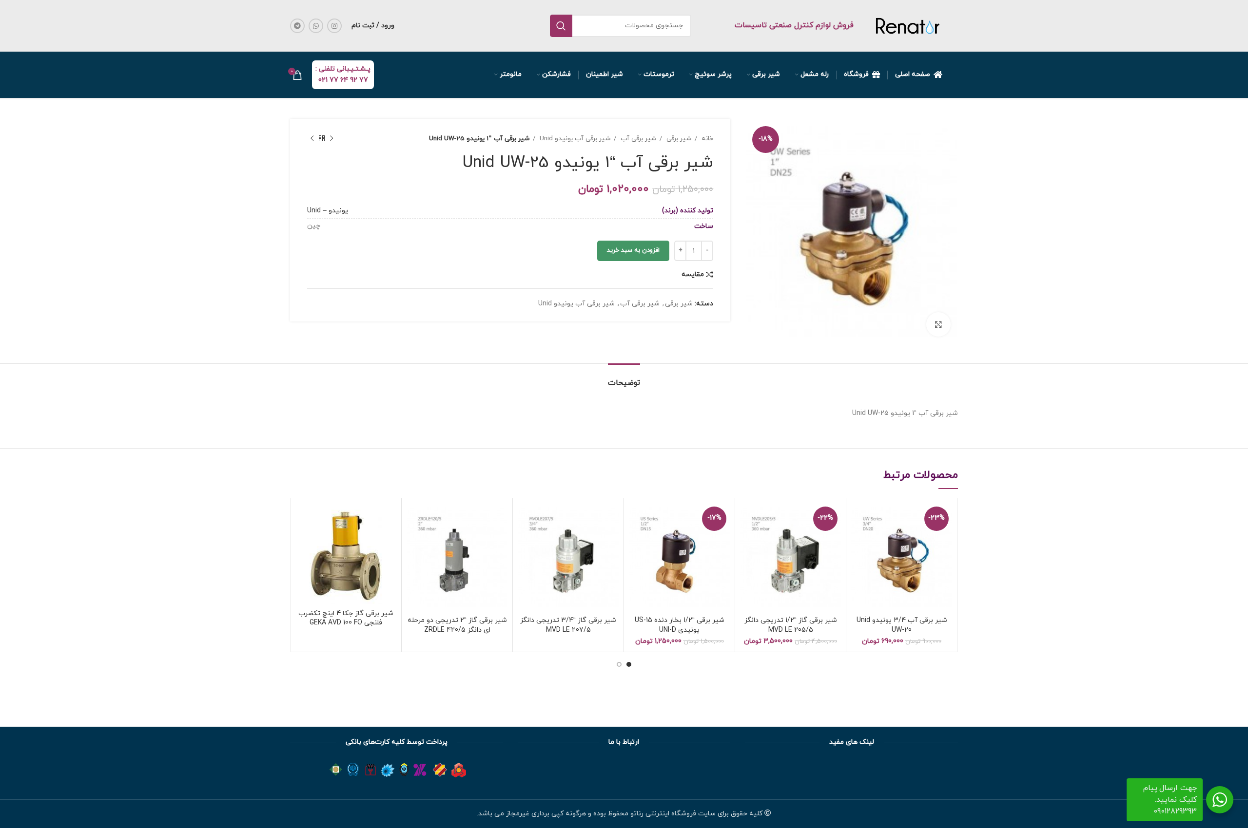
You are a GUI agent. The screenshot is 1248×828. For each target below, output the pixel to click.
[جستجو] (561, 26)
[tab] (624, 378)
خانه (706, 138)
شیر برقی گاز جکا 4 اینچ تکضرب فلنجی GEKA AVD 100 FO (345, 618)
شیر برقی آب (638, 138)
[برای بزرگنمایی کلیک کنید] (938, 324)
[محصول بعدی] (312, 139)
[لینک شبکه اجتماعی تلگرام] (297, 26)
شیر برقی (678, 138)
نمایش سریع (858, 541)
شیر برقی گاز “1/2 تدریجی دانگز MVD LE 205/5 (790, 625)
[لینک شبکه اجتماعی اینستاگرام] (334, 26)
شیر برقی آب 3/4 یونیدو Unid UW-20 (902, 625)
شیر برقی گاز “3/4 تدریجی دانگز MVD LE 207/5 (568, 625)
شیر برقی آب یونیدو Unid (574, 138)
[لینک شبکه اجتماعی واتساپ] (316, 26)
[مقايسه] (858, 519)
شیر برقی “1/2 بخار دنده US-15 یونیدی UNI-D (679, 625)
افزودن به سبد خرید (633, 250)
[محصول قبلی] (331, 139)
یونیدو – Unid (327, 210)
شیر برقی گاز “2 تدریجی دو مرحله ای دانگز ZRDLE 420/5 (457, 625)
